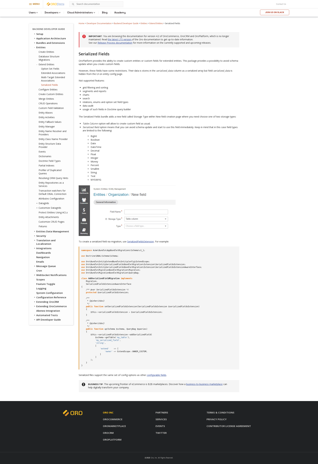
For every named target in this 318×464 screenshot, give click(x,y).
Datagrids (44, 203)
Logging (41, 288)
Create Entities (46, 51)
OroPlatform (112, 439)
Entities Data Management (52, 231)
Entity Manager (47, 126)
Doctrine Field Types (50, 160)
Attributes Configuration (51, 198)
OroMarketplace (114, 426)
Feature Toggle (45, 284)
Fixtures (43, 226)
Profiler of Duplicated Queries (50, 172)
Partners (162, 412)
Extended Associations (53, 73)
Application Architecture (51, 38)
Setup (39, 34)
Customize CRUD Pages (51, 221)
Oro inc (108, 412)
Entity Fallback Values (50, 121)
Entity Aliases (46, 112)
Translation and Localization (45, 242)
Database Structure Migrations (49, 58)
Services (161, 419)
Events (42, 151)
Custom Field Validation (51, 108)
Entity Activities (47, 117)
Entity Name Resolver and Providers (52, 133)
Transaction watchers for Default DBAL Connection (52, 192)
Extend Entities (156, 23)
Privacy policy (217, 419)
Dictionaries (45, 156)
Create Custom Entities (51, 94)
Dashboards (43, 252)
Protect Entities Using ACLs (53, 212)
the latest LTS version (120, 39)
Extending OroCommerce (51, 306)
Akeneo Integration (48, 310)
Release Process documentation (115, 42)
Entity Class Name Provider (53, 139)
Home (81, 23)
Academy (120, 12)
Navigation (43, 257)
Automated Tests (47, 315)
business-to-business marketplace (204, 384)
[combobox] (96, 4)
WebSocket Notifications (51, 275)
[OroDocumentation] (60, 4)
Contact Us (281, 4)
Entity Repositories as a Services (51, 184)
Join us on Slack (274, 12)
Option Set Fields (50, 68)
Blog (104, 12)
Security (41, 235)
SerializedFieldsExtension (140, 241)
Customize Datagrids (50, 207)
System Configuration (49, 292)
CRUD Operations (48, 103)
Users (32, 12)
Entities (144, 23)
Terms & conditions (220, 412)
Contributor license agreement (229, 426)
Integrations (44, 248)
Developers (51, 12)
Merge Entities (46, 98)
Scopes (40, 279)
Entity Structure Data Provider (50, 145)
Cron (39, 270)
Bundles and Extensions (50, 42)
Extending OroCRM (47, 301)
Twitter (161, 432)
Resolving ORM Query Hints (53, 178)
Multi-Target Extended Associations (53, 79)
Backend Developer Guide (126, 23)
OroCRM (108, 432)
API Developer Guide (48, 319)
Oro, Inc (154, 458)
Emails (40, 261)
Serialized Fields (49, 84)
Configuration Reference (51, 297)
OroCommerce (112, 419)
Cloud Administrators (80, 12)
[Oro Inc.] (52, 4)
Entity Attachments (49, 217)
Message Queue (46, 266)
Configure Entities (48, 89)
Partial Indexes (46, 165)
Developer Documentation (99, 23)
